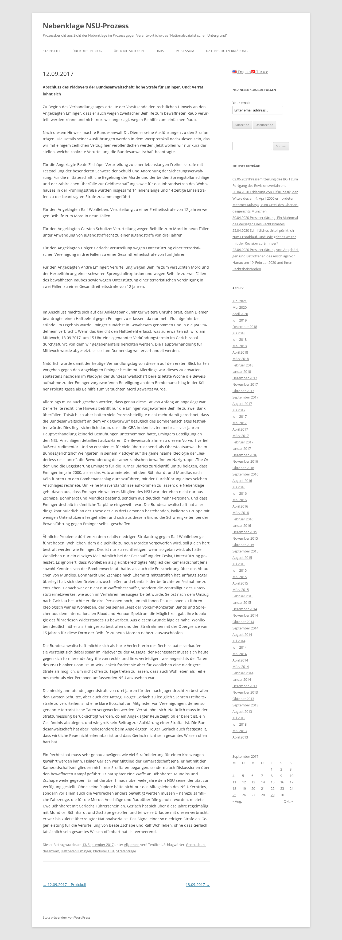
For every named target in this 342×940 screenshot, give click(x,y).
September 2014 (245, 628)
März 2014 (240, 666)
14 (263, 782)
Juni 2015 (239, 570)
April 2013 (240, 737)
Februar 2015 (242, 596)
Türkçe (261, 71)
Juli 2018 (238, 333)
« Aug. (237, 801)
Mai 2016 (239, 499)
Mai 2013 (239, 730)
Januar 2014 (241, 679)
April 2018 (240, 352)
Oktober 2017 (243, 390)
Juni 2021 (239, 301)
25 (234, 794)
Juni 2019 (239, 320)
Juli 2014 (238, 641)
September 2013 (245, 705)
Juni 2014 (239, 647)
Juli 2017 (238, 410)
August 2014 (242, 634)
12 (244, 782)
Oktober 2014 (243, 621)
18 (234, 788)
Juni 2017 (239, 416)
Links (160, 51)
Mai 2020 (239, 307)
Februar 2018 (242, 365)
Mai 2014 (239, 653)
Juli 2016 (238, 487)
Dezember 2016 (244, 454)
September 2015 (245, 551)
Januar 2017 (241, 448)
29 (272, 794)
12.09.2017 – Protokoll (64, 884)
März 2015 (240, 589)
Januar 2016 (241, 525)
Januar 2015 (241, 602)
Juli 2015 (238, 564)
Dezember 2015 (244, 531)
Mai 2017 (239, 422)
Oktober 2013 (243, 698)
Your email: (241, 102)
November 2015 (245, 538)
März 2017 (240, 435)
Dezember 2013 (244, 685)
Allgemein (131, 844)
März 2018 (240, 358)
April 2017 (240, 429)
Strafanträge (126, 851)
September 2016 (245, 474)
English (244, 71)
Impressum (185, 51)
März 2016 (240, 512)
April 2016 (240, 506)
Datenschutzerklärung (227, 51)
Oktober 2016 (243, 467)
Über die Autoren (129, 51)
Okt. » (288, 801)
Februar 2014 (242, 673)
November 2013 (245, 692)
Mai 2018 (239, 345)
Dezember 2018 (244, 326)
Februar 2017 (242, 442)
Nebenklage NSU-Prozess (86, 25)
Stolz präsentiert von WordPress (67, 917)
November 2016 (245, 461)
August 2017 (242, 403)
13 (253, 782)
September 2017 (245, 397)
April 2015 (240, 583)
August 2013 (242, 711)
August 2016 (242, 480)
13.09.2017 (198, 884)
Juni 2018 (239, 339)
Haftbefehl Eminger (76, 851)
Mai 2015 (239, 576)
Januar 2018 (241, 371)
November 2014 (245, 615)
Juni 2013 (239, 724)
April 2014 (240, 660)
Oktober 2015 (243, 544)
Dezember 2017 (244, 378)
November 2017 (245, 384)
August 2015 (242, 557)
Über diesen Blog (87, 51)
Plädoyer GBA (104, 851)
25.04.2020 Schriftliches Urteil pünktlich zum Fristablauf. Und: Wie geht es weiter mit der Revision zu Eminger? (264, 237)
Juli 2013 (238, 717)
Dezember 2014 (244, 608)
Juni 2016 (239, 493)
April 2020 (240, 313)
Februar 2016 (242, 519)
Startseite (52, 51)
